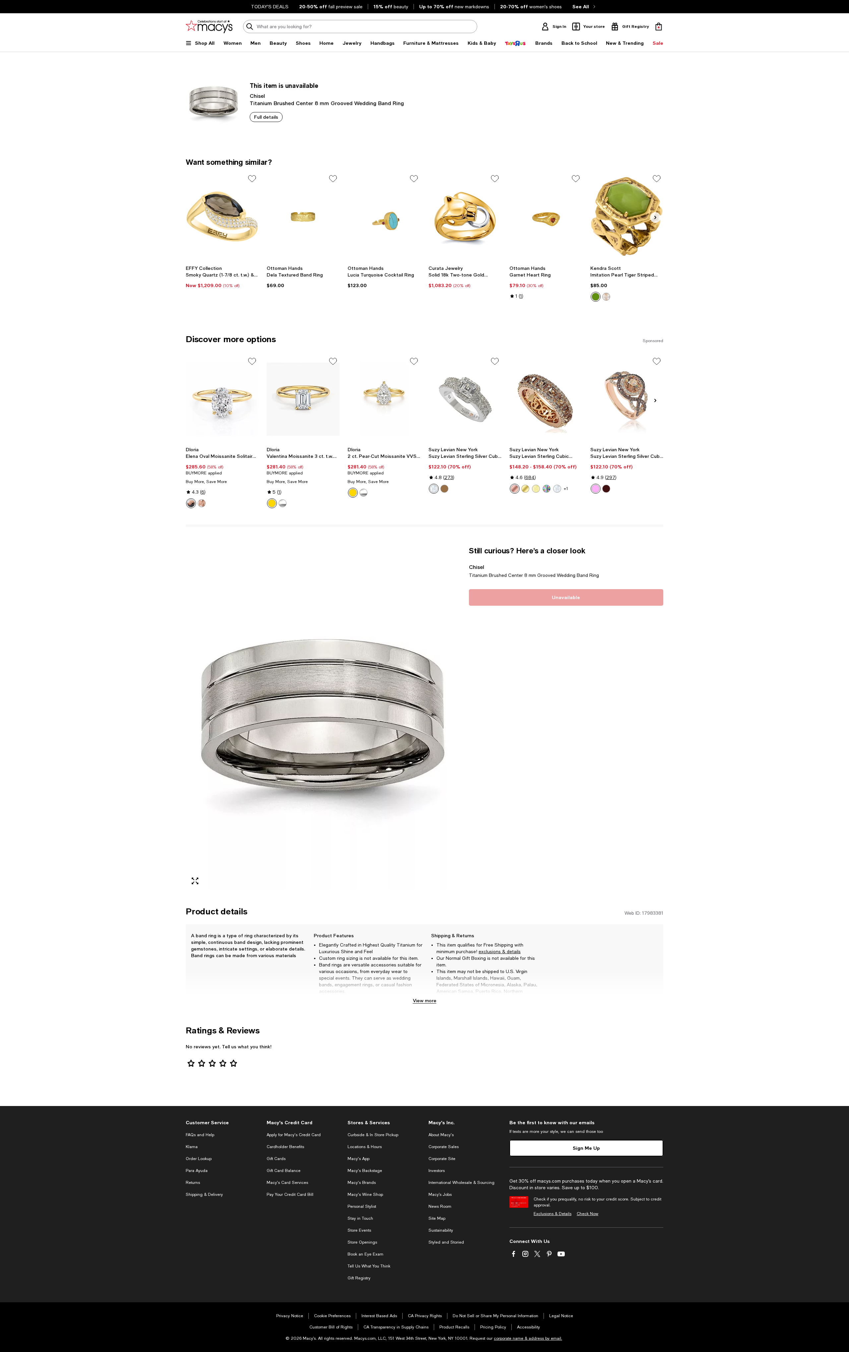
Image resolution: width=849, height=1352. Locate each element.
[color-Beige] (606, 297)
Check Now (587, 1213)
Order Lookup (199, 1158)
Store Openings (362, 1242)
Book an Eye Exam (365, 1254)
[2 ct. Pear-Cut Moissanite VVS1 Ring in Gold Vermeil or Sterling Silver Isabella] (384, 399)
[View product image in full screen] (195, 881)
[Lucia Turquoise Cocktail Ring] (384, 216)
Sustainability (440, 1230)
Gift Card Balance (283, 1170)
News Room (439, 1206)
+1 (566, 488)
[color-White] (434, 489)
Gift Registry (359, 1278)
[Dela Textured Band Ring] (303, 216)
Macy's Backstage (365, 1170)
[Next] (655, 217)
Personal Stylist (362, 1206)
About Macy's (441, 1135)
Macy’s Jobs (440, 1194)
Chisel (257, 95)
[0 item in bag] (658, 26)
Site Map (436, 1218)
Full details (266, 117)
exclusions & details (500, 951)
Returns (193, 1182)
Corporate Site (441, 1158)
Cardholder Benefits (285, 1146)
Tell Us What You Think (369, 1266)
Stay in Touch (360, 1218)
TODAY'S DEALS (270, 6)
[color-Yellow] (536, 489)
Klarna (192, 1146)
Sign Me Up (586, 1148)
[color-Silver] (202, 503)
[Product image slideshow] (323, 718)
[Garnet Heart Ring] (545, 216)
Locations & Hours (365, 1146)
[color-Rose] (515, 489)
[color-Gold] (191, 503)
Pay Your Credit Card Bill (290, 1194)
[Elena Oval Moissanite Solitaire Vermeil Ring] (222, 399)
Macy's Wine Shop (365, 1194)
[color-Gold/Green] (596, 297)
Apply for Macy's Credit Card (294, 1135)
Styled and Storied (446, 1242)
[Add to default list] (252, 179)
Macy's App (358, 1158)
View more (424, 1000)
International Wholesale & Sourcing (461, 1182)
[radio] (595, 296)
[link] (222, 277)
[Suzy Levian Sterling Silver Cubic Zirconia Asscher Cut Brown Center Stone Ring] (464, 399)
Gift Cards (276, 1158)
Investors (436, 1170)
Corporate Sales (443, 1146)
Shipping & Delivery (204, 1194)
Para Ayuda (197, 1170)
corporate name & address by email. (528, 1338)
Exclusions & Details (552, 1213)
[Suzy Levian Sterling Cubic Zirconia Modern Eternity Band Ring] (545, 399)
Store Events (359, 1230)
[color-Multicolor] (547, 489)
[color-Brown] (444, 489)
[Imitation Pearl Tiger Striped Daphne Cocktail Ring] (626, 216)
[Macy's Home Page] (209, 26)
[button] (323, 718)
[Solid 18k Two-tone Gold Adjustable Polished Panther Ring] (464, 216)
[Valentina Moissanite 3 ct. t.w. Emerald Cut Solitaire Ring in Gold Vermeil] (303, 399)
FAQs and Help (200, 1135)
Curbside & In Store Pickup (373, 1135)
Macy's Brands (362, 1182)
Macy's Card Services (287, 1182)
